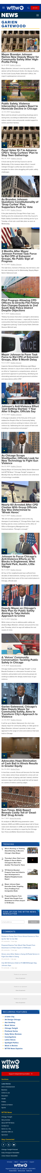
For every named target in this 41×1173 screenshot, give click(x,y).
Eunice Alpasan (15, 112)
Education (4, 1096)
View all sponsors (20, 978)
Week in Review (11, 1045)
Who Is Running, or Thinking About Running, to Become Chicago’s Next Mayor (15, 850)
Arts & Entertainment (8, 1087)
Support (32, 1162)
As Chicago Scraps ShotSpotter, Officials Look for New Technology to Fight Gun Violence (20, 459)
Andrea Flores (15, 769)
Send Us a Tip (6, 1129)
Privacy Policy (13, 1170)
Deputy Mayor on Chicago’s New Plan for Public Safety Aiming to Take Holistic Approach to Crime (18, 612)
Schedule (9, 1162)
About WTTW (23, 1162)
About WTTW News (7, 1123)
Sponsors (4, 1135)
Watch (16, 1162)
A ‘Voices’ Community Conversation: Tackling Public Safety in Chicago (19, 659)
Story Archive (5, 1120)
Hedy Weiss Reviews (13, 1034)
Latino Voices (10, 1039)
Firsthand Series (11, 1031)
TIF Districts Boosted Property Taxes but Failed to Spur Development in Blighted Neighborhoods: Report (15, 874)
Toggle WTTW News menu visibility (38, 15)
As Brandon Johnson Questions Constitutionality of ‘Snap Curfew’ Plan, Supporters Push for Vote (19, 203)
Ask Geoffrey (10, 1022)
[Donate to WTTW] (20, 1165)
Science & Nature (7, 1105)
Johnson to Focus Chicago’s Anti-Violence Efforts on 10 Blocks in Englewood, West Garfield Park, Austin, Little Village (18, 561)
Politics (3, 1102)
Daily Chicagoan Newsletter (10, 1153)
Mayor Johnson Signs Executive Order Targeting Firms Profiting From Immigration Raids (14, 887)
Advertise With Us (7, 1132)
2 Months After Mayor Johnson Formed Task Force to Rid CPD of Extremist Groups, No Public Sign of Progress (19, 256)
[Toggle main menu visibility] (3, 8)
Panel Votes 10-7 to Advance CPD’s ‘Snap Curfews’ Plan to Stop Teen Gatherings (19, 152)
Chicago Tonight (11, 1028)
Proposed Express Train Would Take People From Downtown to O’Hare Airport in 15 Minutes (15, 899)
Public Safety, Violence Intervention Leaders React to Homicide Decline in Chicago (19, 106)
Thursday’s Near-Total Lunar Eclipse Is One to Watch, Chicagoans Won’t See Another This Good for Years (15, 861)
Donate (35, 8)
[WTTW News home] (9, 15)
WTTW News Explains (14, 1048)
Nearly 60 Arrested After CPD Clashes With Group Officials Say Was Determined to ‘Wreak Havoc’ (19, 508)
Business (4, 1090)
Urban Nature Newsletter (9, 1156)
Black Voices (10, 1025)
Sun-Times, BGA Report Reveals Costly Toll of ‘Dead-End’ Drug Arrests (18, 812)
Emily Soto (14, 619)
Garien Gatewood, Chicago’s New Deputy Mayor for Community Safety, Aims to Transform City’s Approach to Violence (19, 712)
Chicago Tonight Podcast (9, 1149)
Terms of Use (21, 1170)
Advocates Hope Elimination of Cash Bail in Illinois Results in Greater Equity (19, 763)
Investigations (10, 1037)
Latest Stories (6, 1084)
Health (3, 1099)
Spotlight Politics (12, 1042)
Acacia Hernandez (15, 666)
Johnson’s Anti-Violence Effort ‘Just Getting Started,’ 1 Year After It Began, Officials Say (20, 408)
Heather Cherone (15, 65)
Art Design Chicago (12, 1019)
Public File (29, 1170)
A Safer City (9, 1016)
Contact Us (5, 1126)
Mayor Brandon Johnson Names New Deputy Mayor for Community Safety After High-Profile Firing (20, 58)
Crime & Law (5, 1093)
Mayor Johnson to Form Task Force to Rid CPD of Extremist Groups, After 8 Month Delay (19, 357)
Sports (3, 1108)
